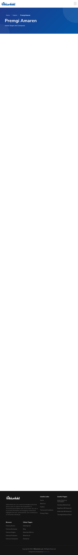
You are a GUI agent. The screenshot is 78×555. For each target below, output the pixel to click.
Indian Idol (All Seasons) (64, 511)
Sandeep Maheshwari (63, 505)
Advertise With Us (28, 532)
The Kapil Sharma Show (64, 514)
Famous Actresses (11, 529)
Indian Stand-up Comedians (62, 501)
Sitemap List (27, 525)
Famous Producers (11, 535)
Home (8, 15)
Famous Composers (12, 538)
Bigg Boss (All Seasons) (64, 508)
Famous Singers (11, 532)
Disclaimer (26, 538)
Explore (15, 15)
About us (43, 503)
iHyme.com (46, 551)
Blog (24, 529)
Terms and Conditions (46, 510)
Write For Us (26, 535)
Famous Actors (10, 525)
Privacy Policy (44, 513)
